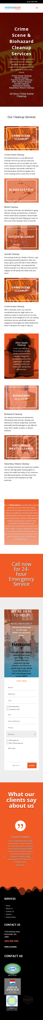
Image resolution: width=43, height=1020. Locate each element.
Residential (14, 707)
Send (32, 765)
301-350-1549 (32, 2)
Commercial (14, 709)
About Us (9, 908)
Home (8, 906)
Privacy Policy (11, 917)
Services (9, 914)
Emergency (14, 740)
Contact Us (10, 911)
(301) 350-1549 (22, 652)
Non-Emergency (16, 743)
